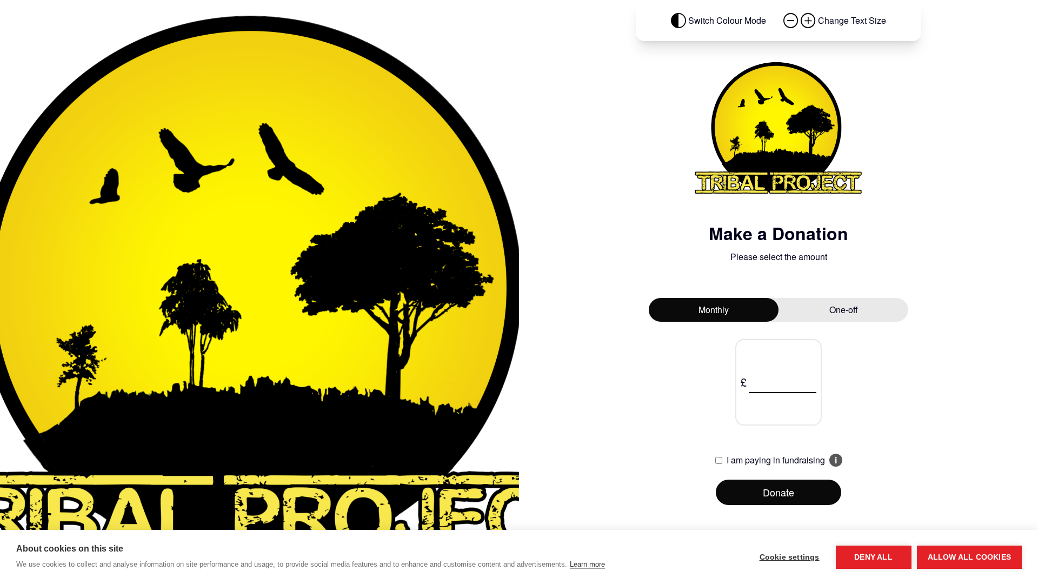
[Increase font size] (808, 20)
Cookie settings (790, 557)
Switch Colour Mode (727, 20)
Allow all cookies (969, 557)
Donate (778, 492)
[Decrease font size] (791, 20)
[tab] (713, 310)
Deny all (873, 557)
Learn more (587, 564)
